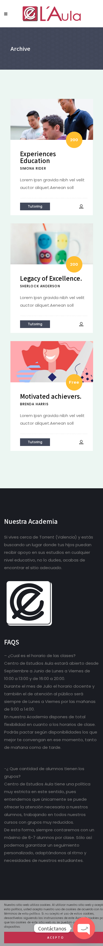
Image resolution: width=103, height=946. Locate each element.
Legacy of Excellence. (51, 278)
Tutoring (35, 206)
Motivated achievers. (51, 396)
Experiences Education (38, 156)
